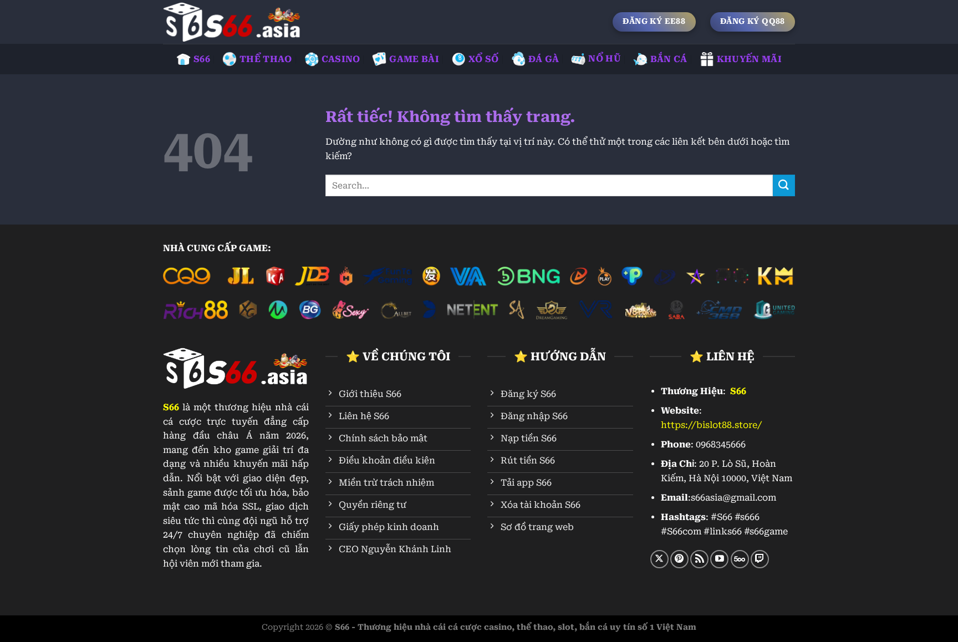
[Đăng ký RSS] (699, 559)
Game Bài (414, 59)
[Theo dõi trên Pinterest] (679, 559)
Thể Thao (266, 59)
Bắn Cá (668, 59)
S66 (201, 59)
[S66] (232, 22)
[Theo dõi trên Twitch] (760, 559)
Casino (341, 59)
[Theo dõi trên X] (659, 559)
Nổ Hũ (604, 58)
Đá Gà (543, 59)
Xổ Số (483, 59)
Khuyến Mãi (749, 59)
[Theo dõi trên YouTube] (719, 559)
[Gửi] (784, 185)
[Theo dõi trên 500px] (740, 559)
